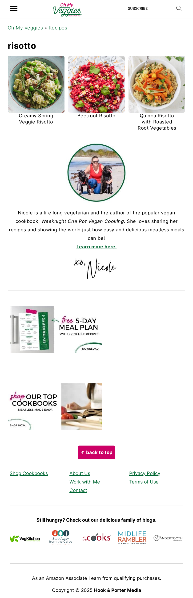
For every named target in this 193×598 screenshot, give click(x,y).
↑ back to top (96, 452)
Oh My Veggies (25, 28)
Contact (78, 490)
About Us (79, 473)
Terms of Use (144, 482)
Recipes (58, 28)
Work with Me (84, 482)
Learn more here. (96, 247)
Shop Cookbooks (29, 473)
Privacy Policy (144, 473)
